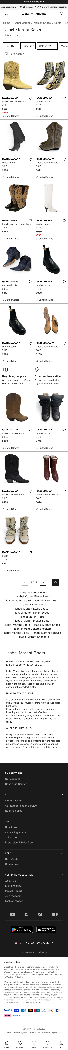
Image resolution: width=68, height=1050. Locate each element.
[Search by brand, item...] (6, 14)
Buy (7, 794)
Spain (54, 1032)
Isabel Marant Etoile (32, 593)
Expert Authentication (48, 376)
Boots (57, 23)
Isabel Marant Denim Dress (32, 613)
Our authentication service (21, 805)
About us (10, 881)
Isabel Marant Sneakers (34, 637)
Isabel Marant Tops (32, 617)
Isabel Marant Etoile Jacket (32, 609)
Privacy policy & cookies (32, 951)
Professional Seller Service (21, 842)
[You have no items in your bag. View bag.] (61, 14)
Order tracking (13, 800)
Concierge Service (16, 784)
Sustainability (13, 886)
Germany (46, 1032)
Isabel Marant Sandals (47, 633)
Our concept (12, 779)
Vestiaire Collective (19, 875)
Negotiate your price (14, 376)
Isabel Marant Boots (17, 625)
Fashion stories (14, 901)
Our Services (13, 773)
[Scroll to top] (55, 582)
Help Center (12, 859)
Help (8, 853)
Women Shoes (42, 23)
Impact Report (13, 891)
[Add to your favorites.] (30, 98)
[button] (61, 14)
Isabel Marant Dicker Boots (32, 621)
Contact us (11, 864)
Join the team (13, 896)
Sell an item (12, 837)
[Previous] (25, 582)
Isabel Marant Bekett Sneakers (32, 629)
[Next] (43, 582)
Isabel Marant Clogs (16, 633)
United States (34, 1032)
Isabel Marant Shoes (47, 625)
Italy (60, 1032)
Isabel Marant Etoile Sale (32, 596)
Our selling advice (15, 832)
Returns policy (13, 811)
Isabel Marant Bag (46, 601)
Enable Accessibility (34, 1)
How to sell (11, 827)
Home (6, 23)
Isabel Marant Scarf (18, 601)
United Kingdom (20, 1032)
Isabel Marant (22, 23)
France (8, 1032)
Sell (8, 821)
